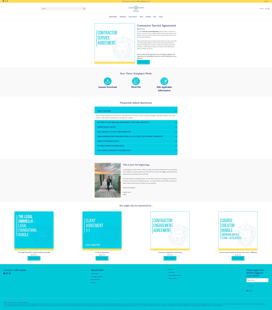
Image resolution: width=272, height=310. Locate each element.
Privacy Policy (172, 278)
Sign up (251, 286)
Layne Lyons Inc (14, 302)
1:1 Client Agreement (102, 252)
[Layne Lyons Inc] (136, 9)
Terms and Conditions (175, 275)
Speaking (148, 16)
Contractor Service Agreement (156, 25)
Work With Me (113, 16)
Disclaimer (171, 272)
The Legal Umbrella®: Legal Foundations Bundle (34, 252)
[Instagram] (5, 1)
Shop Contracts (133, 16)
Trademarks (123, 16)
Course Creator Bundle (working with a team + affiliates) (238, 252)
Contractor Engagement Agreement (170, 252)
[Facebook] (3, 1)
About (141, 16)
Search (170, 269)
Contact (161, 16)
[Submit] (84, 9)
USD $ (266, 1)
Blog (154, 16)
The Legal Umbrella (97, 276)
